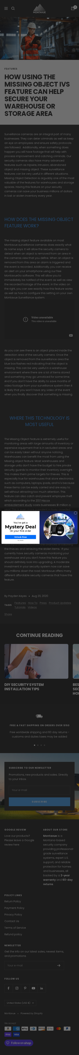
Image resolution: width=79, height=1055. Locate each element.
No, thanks (20, 540)
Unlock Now (20, 537)
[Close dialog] (75, 513)
